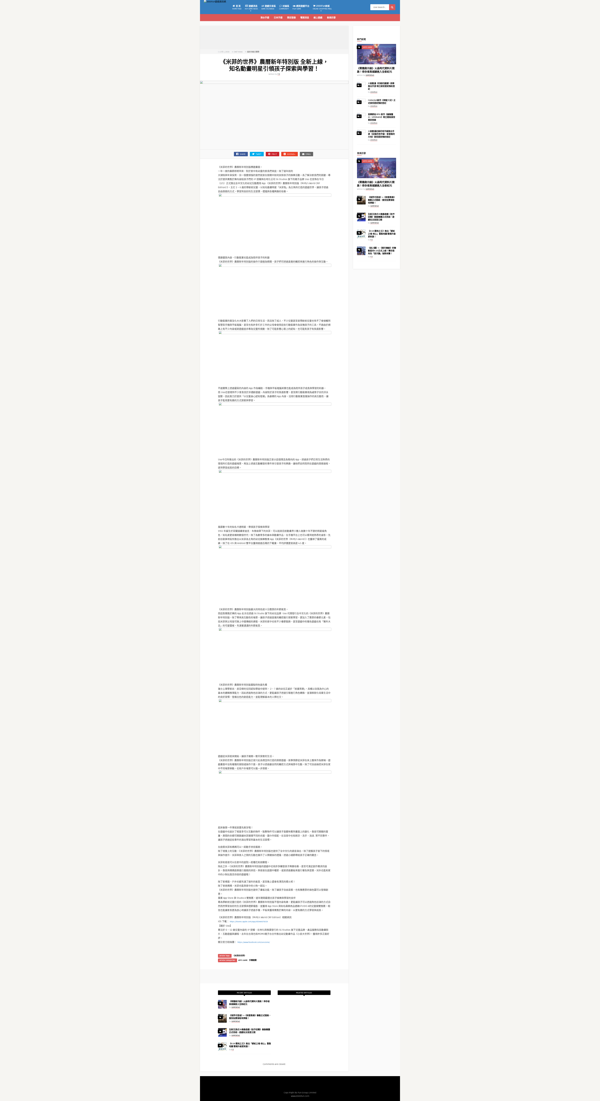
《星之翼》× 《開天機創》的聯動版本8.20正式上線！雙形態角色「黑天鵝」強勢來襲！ (382, 251)
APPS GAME (243, 960)
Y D (279, 74)
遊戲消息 (251, 7)
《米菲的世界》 (239, 956)
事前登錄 (291, 17)
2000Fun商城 (322, 7)
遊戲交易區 (268, 7)
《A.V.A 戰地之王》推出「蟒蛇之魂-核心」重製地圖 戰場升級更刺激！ (382, 234)
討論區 (284, 7)
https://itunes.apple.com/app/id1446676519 (249, 921)
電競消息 (304, 17)
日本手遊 (278, 17)
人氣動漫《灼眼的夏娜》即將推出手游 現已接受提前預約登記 (381, 86)
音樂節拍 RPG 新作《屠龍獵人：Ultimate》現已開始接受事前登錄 (381, 117)
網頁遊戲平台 (300, 7)
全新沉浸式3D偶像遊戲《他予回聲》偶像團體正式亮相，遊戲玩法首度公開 (381, 217)
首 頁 (237, 7)
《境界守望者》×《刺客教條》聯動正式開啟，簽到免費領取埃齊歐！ (382, 200)
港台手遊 (264, 17)
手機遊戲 (253, 960)
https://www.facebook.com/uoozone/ (254, 942)
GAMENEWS (235, 1007)
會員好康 (331, 17)
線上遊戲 (318, 17)
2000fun (373, 92)
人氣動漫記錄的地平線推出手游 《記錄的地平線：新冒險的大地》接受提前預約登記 (381, 134)
